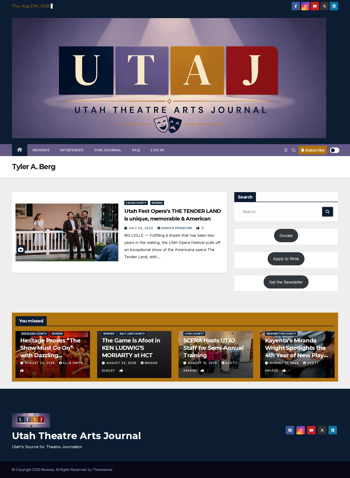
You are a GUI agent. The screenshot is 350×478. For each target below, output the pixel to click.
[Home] (19, 150)
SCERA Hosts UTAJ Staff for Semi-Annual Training (213, 348)
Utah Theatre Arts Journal (76, 435)
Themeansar (103, 469)
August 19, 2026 (203, 363)
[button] (293, 150)
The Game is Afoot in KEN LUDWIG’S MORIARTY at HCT (131, 348)
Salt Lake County (132, 333)
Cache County (136, 202)
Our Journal (108, 150)
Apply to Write (286, 258)
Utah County (194, 333)
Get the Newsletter (286, 282)
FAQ (136, 150)
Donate (286, 235)
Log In (157, 150)
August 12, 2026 (285, 363)
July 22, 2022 (141, 228)
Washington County (281, 333)
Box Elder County (34, 333)
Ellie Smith (73, 363)
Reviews (41, 150)
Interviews (72, 150)
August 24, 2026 (40, 363)
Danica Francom (177, 228)
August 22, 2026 (121, 363)
